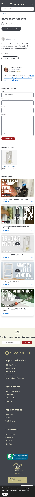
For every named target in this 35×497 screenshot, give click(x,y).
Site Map (8, 444)
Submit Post (8, 138)
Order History (10, 395)
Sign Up (27, 342)
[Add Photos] (13, 133)
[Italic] (7, 133)
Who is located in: (7, 99)
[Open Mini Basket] (32, 4)
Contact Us (9, 437)
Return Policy (10, 368)
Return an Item (10, 398)
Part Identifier (10, 434)
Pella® (7, 418)
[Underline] (10, 133)
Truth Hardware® (11, 421)
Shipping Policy (10, 365)
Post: (3, 114)
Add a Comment (10, 58)
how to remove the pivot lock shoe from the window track (19, 78)
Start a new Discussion (11, 28)
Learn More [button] (26, 490)
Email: (3, 107)
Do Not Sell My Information (14, 378)
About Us (8, 441)
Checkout (8, 401)
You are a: (4, 91)
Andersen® (9, 414)
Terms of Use (10, 375)
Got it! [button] (5, 494)
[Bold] (4, 133)
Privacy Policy (10, 371)
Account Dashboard (12, 391)
